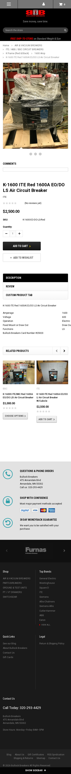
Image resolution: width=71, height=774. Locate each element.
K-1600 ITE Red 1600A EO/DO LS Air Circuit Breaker (32, 57)
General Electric (47, 578)
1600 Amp (39, 53)
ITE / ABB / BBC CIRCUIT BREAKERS (24, 49)
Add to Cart (20, 246)
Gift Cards (8, 657)
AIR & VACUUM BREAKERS (28, 45)
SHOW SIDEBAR (34, 770)
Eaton (42, 620)
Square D (44, 587)
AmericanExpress (51, 510)
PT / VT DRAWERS (12, 592)
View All (45, 625)
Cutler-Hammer (47, 611)
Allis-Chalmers (47, 601)
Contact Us (9, 652)
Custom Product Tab (19, 295)
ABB (41, 615)
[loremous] (35, 551)
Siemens (44, 597)
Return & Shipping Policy (51, 643)
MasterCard (43, 510)
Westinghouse (47, 583)
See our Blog (9, 643)
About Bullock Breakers (15, 648)
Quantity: (7, 227)
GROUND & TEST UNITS (15, 587)
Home (6, 45)
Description (13, 277)
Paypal (25, 510)
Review (10, 286)
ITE (41, 592)
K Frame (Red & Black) (17, 53)
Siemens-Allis (46, 606)
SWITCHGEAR (10, 597)
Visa (35, 510)
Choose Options (14, 416)
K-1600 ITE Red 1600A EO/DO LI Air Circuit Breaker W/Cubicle (52, 397)
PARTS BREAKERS (12, 583)
